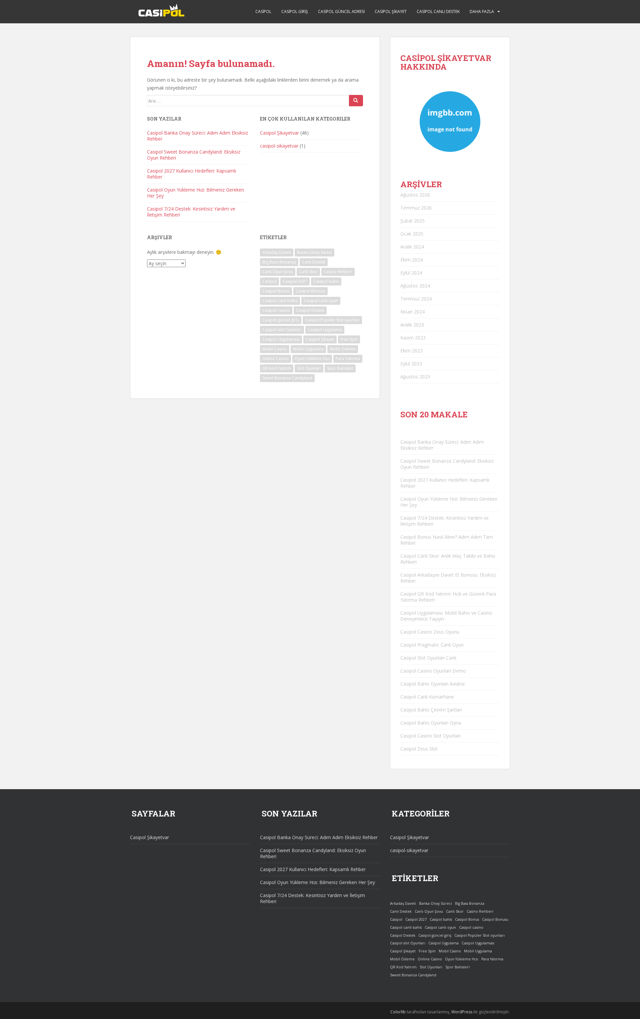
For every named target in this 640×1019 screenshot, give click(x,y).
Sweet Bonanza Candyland (287, 378)
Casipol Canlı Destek (438, 11)
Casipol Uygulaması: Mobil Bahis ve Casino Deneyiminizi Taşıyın (446, 616)
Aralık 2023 (412, 324)
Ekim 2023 (411, 350)
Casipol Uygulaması (281, 339)
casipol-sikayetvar (279, 146)
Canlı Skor (308, 271)
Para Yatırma (348, 358)
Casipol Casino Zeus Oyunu (429, 632)
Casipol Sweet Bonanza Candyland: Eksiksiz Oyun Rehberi (193, 155)
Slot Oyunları (309, 368)
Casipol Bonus (276, 291)
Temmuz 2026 (416, 208)
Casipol (263, 11)
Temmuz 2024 (416, 298)
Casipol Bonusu (310, 291)
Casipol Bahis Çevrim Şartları (431, 710)
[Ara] (356, 100)
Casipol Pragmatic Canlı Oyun (432, 645)
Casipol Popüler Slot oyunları (332, 320)
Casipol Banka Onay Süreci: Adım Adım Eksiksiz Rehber (197, 136)
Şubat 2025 (412, 221)
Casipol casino (276, 310)
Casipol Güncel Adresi (341, 11)
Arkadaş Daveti (276, 252)
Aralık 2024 (412, 247)
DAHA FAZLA (482, 11)
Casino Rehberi (338, 271)
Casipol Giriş (294, 11)
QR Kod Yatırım (276, 368)
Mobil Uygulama (308, 349)
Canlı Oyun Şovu (277, 271)
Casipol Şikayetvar (279, 133)
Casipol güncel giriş (280, 320)
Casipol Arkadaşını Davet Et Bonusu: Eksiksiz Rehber (448, 578)
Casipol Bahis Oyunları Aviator (432, 684)
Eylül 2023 (411, 363)
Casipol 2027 (295, 281)
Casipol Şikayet (391, 11)
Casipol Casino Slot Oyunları (430, 736)
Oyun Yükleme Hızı (312, 358)
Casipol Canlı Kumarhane (427, 697)
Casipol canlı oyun (321, 300)
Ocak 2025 (411, 234)
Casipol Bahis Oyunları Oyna (430, 723)
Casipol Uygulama (325, 329)
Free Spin (349, 339)
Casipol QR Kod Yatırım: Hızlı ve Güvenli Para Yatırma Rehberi (448, 597)
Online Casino (275, 358)
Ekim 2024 (411, 259)
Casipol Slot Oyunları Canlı (428, 658)
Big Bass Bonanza (279, 262)
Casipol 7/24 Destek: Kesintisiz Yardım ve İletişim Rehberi (191, 212)
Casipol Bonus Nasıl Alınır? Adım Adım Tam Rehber (446, 540)
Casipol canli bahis (280, 300)
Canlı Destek (313, 262)
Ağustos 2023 (415, 376)
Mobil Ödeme (343, 349)
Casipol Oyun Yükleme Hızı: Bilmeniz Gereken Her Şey (195, 193)
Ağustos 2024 (415, 285)
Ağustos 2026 (415, 195)
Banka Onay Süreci (314, 252)
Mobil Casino (274, 349)
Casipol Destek (310, 310)
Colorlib (398, 1012)
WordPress (461, 1012)
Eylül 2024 (411, 272)
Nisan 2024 (412, 311)
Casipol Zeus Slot (419, 749)
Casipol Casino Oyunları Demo (433, 671)
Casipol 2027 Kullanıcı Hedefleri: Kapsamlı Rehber (191, 174)
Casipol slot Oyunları (282, 329)
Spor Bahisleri (340, 368)
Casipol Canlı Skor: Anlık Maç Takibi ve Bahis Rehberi (447, 559)
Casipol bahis (326, 281)
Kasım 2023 (413, 337)
